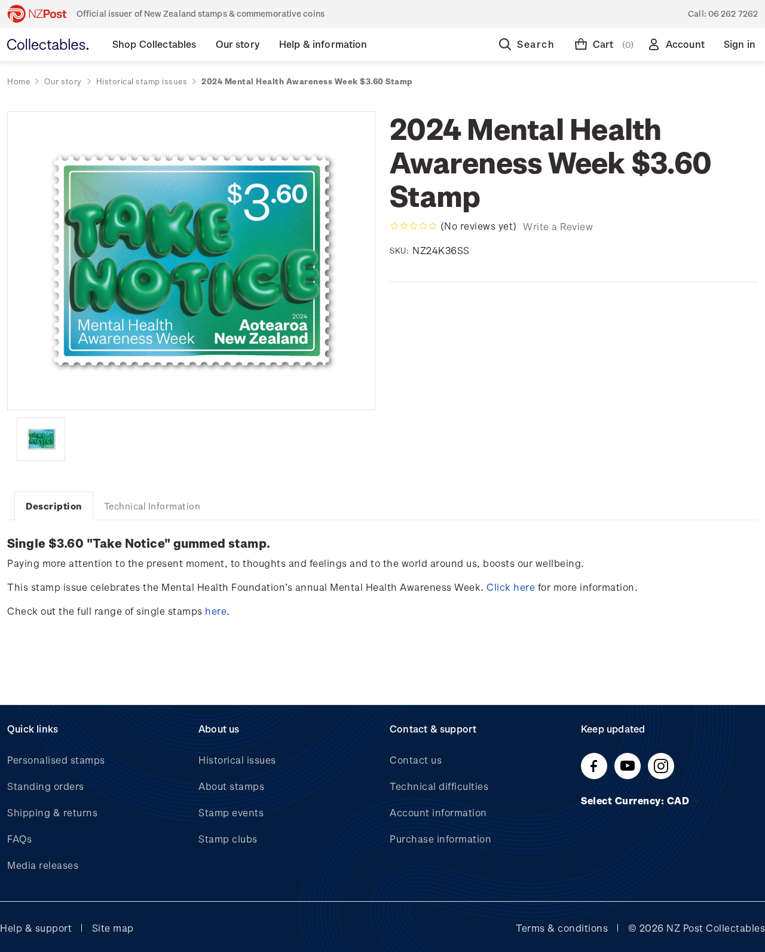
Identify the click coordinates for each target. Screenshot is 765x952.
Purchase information (440, 838)
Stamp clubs (228, 838)
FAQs (19, 838)
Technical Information (152, 506)
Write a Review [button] (558, 226)
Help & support (36, 927)
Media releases (42, 865)
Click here (510, 587)
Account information (438, 812)
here (216, 611)
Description (54, 506)
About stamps (231, 786)
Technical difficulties (439, 786)
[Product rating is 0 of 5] (413, 226)
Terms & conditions (562, 927)
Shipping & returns (52, 812)
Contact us (416, 759)
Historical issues (237, 759)
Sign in (739, 44)
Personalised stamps (56, 759)
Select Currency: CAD (636, 800)
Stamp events (231, 812)
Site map (113, 927)
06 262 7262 (733, 13)
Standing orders (45, 786)
